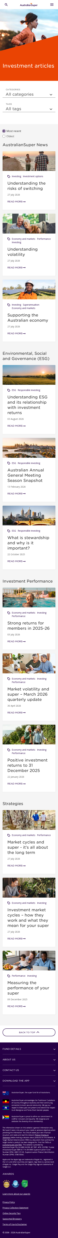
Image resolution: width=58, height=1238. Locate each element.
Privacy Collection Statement (15, 1207)
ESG (14, 390)
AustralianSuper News (25, 144)
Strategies (13, 803)
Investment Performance (28, 581)
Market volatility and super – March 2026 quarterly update (28, 694)
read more (15, 201)
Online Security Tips (11, 1213)
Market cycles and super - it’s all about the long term (27, 847)
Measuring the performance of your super (28, 988)
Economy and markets (23, 238)
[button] (29, 1049)
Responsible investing (29, 390)
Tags (9, 104)
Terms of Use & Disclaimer (15, 1224)
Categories (13, 89)
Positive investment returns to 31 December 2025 (27, 765)
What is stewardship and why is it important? (28, 542)
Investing (16, 176)
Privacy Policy (9, 1202)
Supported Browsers (12, 1218)
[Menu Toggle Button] (51, 4)
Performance (44, 238)
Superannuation (31, 304)
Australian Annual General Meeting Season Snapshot (25, 475)
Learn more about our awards (16, 1194)
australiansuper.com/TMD (12, 1145)
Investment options (33, 176)
